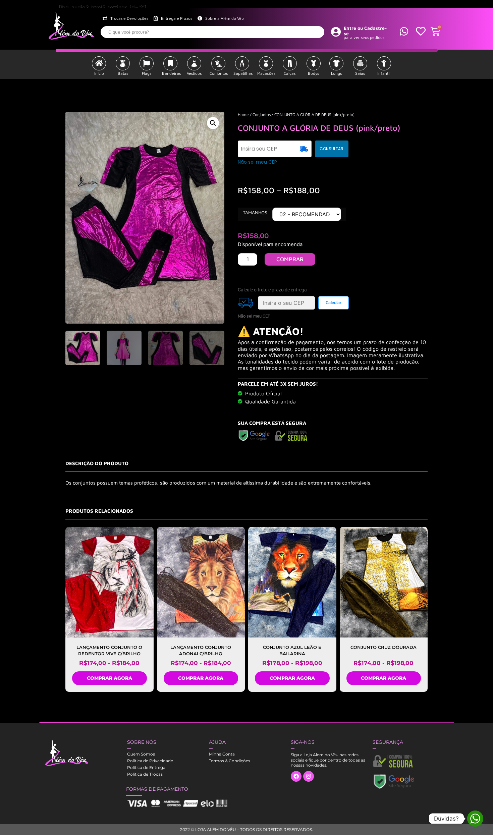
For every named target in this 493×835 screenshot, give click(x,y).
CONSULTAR (331, 149)
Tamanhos (255, 212)
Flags (146, 73)
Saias (360, 73)
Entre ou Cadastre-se (365, 31)
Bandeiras (171, 73)
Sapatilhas (243, 73)
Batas (123, 73)
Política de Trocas (145, 774)
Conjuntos (219, 73)
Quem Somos (141, 754)
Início (99, 73)
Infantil (383, 73)
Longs (336, 73)
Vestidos (194, 73)
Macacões (266, 73)
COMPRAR (290, 259)
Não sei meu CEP (257, 162)
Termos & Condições (229, 760)
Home (243, 114)
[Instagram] (308, 776)
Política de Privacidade (150, 760)
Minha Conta (222, 754)
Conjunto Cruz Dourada (383, 647)
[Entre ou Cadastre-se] (336, 31)
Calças (289, 73)
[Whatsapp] (475, 819)
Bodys (313, 73)
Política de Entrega (146, 767)
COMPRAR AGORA (109, 678)
